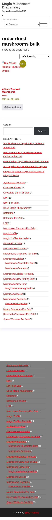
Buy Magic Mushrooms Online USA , (22, 333)
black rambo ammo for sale (27, 352)
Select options (12, 107)
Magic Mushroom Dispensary (16, 5)
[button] (26, 15)
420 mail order (23, 341)
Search (7, 124)
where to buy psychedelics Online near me (26, 161)
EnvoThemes (32, 512)
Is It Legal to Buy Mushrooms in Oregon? (25, 166)
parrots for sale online (30, 344)
